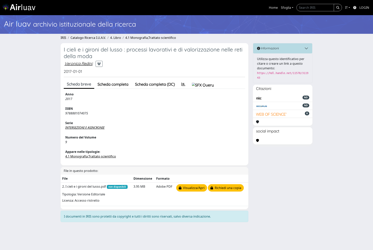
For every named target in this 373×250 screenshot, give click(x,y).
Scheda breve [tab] (79, 84)
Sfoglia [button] (286, 7)
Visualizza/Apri (193, 188)
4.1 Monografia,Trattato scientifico (150, 38)
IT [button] (346, 7)
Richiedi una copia (227, 188)
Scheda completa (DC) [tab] (155, 84)
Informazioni (269, 48)
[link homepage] (20, 7)
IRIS (63, 38)
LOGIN (364, 7)
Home (273, 7)
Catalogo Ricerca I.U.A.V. (88, 38)
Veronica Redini (78, 63)
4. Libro (115, 38)
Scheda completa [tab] (113, 84)
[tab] (183, 84)
